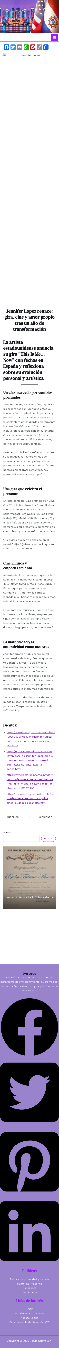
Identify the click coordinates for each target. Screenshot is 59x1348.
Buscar (7, 832)
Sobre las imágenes (29, 1283)
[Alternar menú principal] (54, 37)
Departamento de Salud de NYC (29, 1322)
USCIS (29, 1309)
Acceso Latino (29, 1317)
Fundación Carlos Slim (29, 1313)
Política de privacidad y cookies (29, 1279)
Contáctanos (29, 1292)
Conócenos (29, 1288)
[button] (29, 1056)
